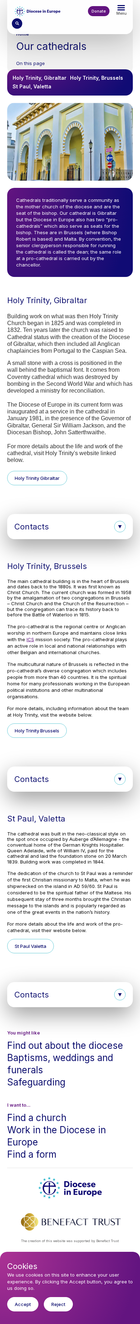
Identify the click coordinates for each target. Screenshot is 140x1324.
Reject (58, 1304)
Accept (23, 1304)
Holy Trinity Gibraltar (37, 478)
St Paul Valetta (30, 946)
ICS (30, 639)
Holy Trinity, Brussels (96, 78)
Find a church (36, 1117)
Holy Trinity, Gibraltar (39, 78)
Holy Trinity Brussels (37, 730)
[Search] (17, 23)
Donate (99, 11)
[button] (70, 526)
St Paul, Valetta (32, 86)
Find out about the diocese (65, 1045)
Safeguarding (36, 1082)
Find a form (31, 1154)
